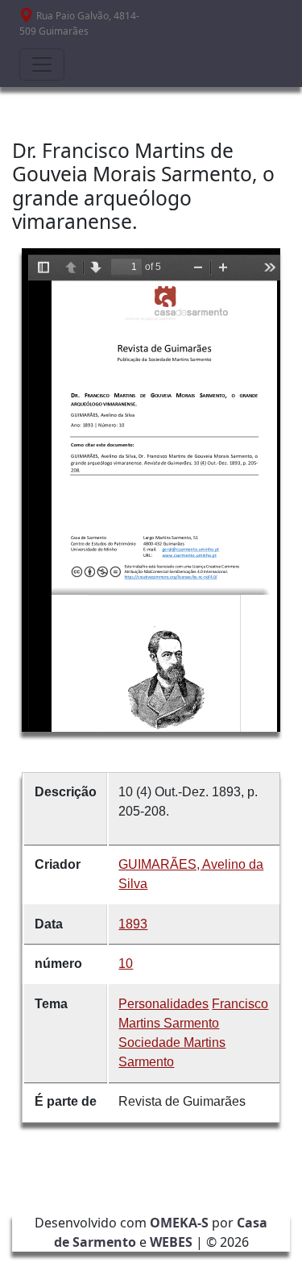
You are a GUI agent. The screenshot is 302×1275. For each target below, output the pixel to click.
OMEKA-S (179, 1222)
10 (125, 963)
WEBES (171, 1242)
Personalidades (163, 1004)
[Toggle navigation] (41, 64)
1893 (132, 924)
